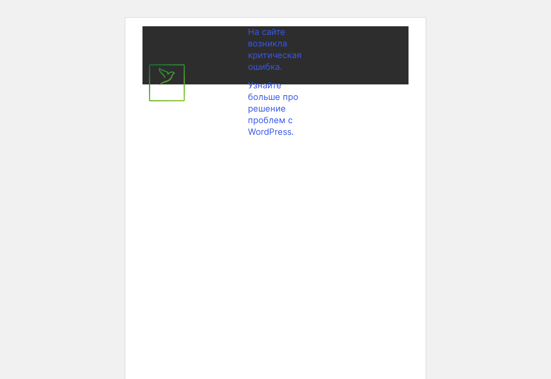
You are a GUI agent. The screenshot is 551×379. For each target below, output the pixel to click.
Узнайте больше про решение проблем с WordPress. (273, 108)
